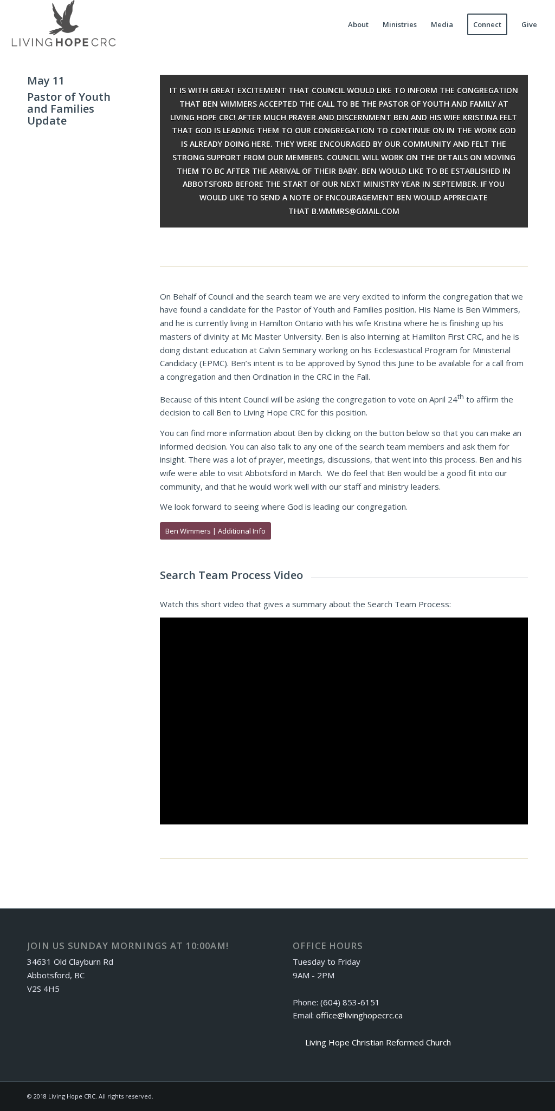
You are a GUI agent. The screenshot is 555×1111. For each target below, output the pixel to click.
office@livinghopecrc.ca (359, 1015)
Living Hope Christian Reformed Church (378, 1042)
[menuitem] (358, 24)
